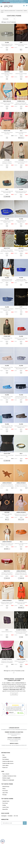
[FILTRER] (1, 422)
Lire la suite (14, 694)
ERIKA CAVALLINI (7, 101)
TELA (21, 130)
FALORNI (7, 42)
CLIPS (21, 306)
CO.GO (21, 71)
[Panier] (26, 6)
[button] (17, 6)
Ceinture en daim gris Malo (21, 455)
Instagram (3, 815)
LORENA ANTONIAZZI (7, 482)
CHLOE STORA (7, 130)
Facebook (10, 815)
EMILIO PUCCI (7, 248)
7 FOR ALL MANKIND (21, 659)
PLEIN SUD (21, 600)
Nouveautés (9, 19)
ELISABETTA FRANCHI (21, 629)
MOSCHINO (7, 512)
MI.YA (7, 629)
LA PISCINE (6, 160)
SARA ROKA (7, 71)
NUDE (21, 42)
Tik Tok (16, 815)
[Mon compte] (20, 6)
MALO (7, 189)
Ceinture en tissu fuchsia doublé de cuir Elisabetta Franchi (7, 662)
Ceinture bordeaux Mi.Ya (7, 631)
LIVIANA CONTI (7, 336)
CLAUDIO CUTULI (21, 101)
